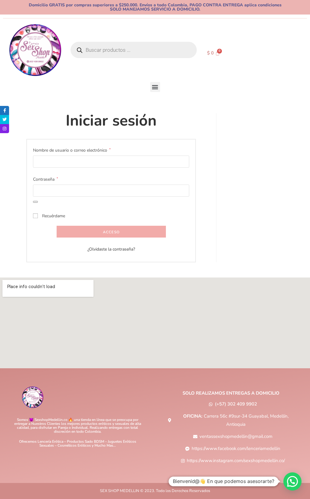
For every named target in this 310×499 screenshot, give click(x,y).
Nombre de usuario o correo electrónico (72, 149)
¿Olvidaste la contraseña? (111, 249)
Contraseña (45, 179)
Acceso (111, 232)
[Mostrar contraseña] (35, 202)
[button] (155, 87)
